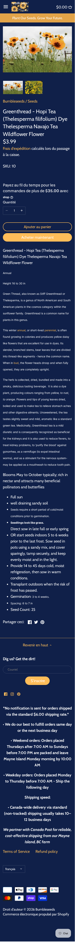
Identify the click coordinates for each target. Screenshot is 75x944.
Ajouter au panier (37, 226)
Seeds (32, 101)
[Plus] (21, 210)
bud (16, 362)
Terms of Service (16, 851)
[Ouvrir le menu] (6, 7)
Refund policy (46, 851)
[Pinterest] (18, 693)
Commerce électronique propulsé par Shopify (36, 914)
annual (21, 330)
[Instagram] (12, 693)
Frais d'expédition (16, 148)
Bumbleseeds (14, 101)
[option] (13, 87)
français (10, 869)
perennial (50, 330)
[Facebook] (5, 693)
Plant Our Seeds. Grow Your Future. (37, 18)
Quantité (9, 202)
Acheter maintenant (37, 237)
